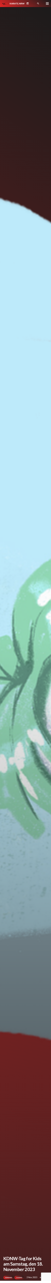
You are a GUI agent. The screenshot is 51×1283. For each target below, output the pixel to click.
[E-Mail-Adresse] (32, 3)
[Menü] (47, 3)
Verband (8, 1277)
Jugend (19, 1277)
